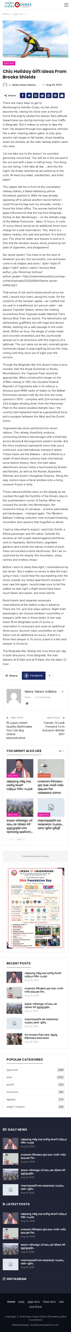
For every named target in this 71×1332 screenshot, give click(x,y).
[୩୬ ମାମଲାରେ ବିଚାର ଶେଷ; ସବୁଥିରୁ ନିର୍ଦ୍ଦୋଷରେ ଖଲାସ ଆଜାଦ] (14, 1039)
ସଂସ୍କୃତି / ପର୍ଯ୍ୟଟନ (16, 1106)
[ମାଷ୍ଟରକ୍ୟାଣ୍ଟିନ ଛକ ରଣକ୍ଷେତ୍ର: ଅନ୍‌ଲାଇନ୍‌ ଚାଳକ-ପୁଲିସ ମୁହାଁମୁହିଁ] (51, 807)
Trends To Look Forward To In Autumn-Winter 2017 (53, 728)
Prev (11, 839)
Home (11, 1302)
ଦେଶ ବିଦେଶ (44, 775)
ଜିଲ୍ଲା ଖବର (49, 1302)
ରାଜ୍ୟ (9, 1077)
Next (20, 839)
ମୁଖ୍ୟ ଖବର (9, 63)
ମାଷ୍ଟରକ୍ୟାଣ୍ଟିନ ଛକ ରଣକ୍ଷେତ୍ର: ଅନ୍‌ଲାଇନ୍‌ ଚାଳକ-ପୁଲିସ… (42, 1021)
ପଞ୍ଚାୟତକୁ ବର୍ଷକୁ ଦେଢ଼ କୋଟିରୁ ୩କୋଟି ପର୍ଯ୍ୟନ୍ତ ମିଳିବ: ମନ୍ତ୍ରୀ (43, 974)
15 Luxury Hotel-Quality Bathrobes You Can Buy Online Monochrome (19, 730)
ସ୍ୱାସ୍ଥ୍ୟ (11, 1099)
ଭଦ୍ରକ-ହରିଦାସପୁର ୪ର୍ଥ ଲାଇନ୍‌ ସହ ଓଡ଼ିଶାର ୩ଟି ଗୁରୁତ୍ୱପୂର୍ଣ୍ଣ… (41, 1005)
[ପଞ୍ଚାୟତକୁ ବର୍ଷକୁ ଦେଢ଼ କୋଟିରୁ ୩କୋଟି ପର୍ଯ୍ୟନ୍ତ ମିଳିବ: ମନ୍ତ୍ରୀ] (20, 768)
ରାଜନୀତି (10, 1084)
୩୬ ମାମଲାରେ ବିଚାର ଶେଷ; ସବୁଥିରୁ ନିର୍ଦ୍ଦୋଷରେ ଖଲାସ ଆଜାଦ (41, 1036)
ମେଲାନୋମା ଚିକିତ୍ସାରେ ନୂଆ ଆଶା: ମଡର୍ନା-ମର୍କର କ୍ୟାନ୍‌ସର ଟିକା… (44, 990)
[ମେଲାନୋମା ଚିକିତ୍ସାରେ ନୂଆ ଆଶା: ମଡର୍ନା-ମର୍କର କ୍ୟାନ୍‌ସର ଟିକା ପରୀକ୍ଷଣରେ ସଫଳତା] (51, 768)
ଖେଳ (61, 1302)
